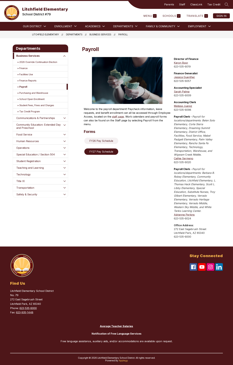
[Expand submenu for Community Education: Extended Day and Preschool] (64, 125)
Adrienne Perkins (184, 214)
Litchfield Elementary (45, 34)
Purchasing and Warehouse (33, 93)
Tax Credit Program (29, 111)
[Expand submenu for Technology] (64, 174)
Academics (92, 26)
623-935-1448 (24, 312)
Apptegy (123, 360)
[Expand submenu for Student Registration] (64, 161)
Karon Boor (181, 62)
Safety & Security (26, 194)
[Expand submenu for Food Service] (64, 134)
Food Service (24, 134)
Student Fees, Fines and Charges (36, 105)
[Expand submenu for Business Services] (64, 56)
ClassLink (196, 4)
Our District (32, 26)
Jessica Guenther (184, 77)
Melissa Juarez (183, 106)
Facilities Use (26, 74)
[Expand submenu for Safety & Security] (64, 194)
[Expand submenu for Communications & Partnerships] (64, 118)
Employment (197, 26)
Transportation (25, 187)
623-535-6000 (28, 308)
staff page (118, 116)
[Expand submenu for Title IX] (64, 181)
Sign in (221, 15)
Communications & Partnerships (35, 118)
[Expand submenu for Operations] (64, 148)
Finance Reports (27, 80)
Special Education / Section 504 (35, 154)
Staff (182, 4)
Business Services (100, 34)
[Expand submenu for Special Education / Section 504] (64, 154)
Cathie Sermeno (183, 158)
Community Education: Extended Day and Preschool (38, 126)
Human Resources (27, 141)
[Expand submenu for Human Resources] (64, 141)
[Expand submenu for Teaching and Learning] (64, 168)
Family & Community (160, 26)
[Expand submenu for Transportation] (64, 188)
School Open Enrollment (32, 99)
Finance (23, 68)
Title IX (20, 181)
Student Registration (28, 161)
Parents (169, 4)
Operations (22, 147)
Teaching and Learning (30, 167)
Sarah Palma (181, 91)
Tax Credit (213, 4)
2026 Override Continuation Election (38, 62)
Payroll (123, 34)
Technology (23, 174)
